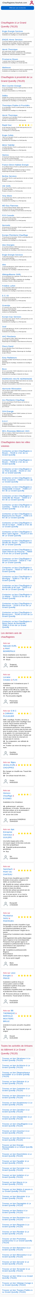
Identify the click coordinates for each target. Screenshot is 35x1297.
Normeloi (6, 225)
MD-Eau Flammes (10, 205)
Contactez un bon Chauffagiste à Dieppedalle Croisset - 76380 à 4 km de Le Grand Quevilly (17, 489)
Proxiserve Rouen (10, 59)
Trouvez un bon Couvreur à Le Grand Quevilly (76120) (15, 1132)
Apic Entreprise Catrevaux (8, 832)
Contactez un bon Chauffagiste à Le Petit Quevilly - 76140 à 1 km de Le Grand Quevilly (17, 471)
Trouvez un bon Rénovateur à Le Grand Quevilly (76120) (17, 1256)
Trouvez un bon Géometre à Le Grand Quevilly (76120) (16, 1097)
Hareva (5, 155)
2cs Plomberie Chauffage (13, 400)
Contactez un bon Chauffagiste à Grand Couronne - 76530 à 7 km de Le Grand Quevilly (17, 561)
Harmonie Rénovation (11, 388)
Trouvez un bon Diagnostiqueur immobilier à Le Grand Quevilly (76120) (16, 1074)
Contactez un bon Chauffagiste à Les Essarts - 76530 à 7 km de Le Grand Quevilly (17, 569)
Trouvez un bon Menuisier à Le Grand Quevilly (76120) (16, 1197)
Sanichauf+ (8, 869)
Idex (4, 264)
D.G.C (5, 421)
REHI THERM (8, 145)
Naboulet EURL (10, 646)
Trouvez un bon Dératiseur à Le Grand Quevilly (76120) (16, 1059)
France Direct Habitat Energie (15, 165)
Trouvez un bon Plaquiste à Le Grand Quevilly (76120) (15, 1226)
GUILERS (7, 837)
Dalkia (5, 95)
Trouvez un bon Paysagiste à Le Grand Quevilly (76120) (16, 1204)
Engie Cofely (7, 135)
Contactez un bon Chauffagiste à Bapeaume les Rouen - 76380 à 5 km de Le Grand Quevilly (17, 516)
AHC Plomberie (9, 336)
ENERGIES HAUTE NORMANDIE (17, 379)
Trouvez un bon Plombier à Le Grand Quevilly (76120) (15, 1233)
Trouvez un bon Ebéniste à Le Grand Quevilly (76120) (15, 1082)
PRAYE (6, 978)
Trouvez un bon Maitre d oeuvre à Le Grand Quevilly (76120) (17, 1190)
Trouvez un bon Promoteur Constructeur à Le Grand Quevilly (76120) (17, 1241)
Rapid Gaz (7, 125)
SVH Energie (8, 411)
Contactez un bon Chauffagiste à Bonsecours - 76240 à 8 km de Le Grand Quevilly (17, 614)
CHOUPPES (8, 768)
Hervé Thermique (10, 49)
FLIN (15, 680)
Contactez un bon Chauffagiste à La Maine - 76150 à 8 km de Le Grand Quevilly (17, 596)
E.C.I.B (5, 295)
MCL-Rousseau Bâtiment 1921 (15, 431)
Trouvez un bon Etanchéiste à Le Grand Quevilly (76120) (17, 1155)
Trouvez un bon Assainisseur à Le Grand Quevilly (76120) (17, 1104)
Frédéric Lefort (8, 286)
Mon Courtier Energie (11, 86)
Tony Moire (7, 196)
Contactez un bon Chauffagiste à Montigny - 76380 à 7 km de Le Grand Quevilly (17, 578)
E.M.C (13, 711)
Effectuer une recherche (17, 8)
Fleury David (7, 346)
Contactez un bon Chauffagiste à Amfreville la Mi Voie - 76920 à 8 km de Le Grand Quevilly (17, 587)
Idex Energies (8, 245)
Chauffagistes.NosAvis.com (14, 3)
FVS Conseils (8, 215)
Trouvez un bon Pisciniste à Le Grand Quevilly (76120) (16, 1219)
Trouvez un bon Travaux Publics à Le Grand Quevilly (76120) (17, 1291)
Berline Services (9, 176)
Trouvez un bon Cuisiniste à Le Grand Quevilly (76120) (16, 1090)
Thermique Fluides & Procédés (16, 105)
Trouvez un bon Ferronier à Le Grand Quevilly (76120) (15, 1169)
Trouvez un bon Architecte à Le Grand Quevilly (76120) (16, 1066)
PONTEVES (8, 921)
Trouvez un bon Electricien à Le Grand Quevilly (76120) (16, 1139)
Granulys (6, 305)
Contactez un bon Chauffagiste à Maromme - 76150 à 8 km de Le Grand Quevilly (17, 605)
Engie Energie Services (12, 31)
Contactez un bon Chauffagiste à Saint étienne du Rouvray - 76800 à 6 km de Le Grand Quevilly (17, 552)
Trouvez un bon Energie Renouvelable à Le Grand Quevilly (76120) (17, 1147)
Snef (4, 326)
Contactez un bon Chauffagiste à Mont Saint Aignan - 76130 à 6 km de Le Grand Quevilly (17, 534)
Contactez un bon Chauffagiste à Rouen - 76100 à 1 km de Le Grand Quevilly (17, 453)
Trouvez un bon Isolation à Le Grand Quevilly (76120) (15, 1176)
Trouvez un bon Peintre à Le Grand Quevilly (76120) (15, 1211)
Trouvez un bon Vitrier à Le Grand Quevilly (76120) (17, 1277)
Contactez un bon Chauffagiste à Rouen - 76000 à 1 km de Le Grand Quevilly (17, 462)
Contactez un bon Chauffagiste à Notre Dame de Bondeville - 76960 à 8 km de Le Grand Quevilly (17, 624)
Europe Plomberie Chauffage (15, 235)
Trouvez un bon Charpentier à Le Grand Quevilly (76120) (17, 1118)
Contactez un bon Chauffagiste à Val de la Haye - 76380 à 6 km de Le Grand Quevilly (17, 525)
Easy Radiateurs (9, 357)
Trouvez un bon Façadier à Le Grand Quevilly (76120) (15, 1162)
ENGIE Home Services (12, 39)
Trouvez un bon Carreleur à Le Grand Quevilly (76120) (15, 1111)
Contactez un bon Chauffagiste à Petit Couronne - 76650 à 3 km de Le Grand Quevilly (17, 480)
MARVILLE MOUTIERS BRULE (8, 1018)
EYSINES (7, 798)
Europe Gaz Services (11, 317)
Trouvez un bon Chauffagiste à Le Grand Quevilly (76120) (17, 1125)
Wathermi (6, 67)
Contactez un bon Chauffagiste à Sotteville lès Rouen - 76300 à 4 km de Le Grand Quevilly (17, 498)
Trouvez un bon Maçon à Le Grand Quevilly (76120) (14, 1183)
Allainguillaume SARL (11, 274)
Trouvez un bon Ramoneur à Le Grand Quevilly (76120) (16, 1249)
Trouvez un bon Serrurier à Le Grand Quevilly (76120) (15, 1263)
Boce (4, 369)
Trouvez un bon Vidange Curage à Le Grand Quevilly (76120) (17, 1284)
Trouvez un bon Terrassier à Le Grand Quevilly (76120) (16, 1270)
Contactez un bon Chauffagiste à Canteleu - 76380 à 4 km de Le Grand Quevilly (17, 507)
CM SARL (6, 186)
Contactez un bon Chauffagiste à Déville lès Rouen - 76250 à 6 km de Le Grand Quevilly (17, 543)
